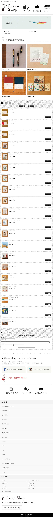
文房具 (7, 31)
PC (31, 514)
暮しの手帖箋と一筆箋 (31, 69)
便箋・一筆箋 (33, 31)
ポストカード (8, 33)
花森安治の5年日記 (6, 96)
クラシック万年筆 (5, 69)
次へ (31, 106)
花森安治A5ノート (31, 96)
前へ (21, 106)
